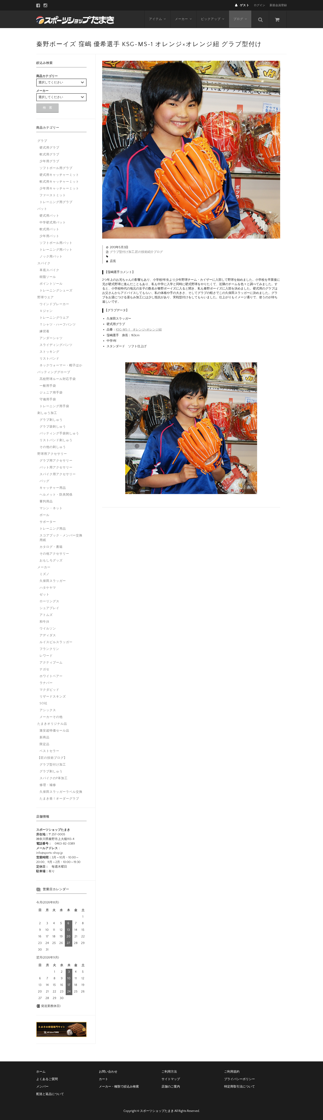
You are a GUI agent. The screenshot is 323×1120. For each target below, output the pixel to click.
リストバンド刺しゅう (56, 440)
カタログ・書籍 (51, 547)
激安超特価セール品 (54, 730)
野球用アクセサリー (52, 454)
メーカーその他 (51, 717)
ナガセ (44, 669)
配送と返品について (50, 1094)
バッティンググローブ (53, 372)
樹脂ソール (48, 277)
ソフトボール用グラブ (56, 168)
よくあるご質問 (47, 1079)
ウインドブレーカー (54, 304)
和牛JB (44, 622)
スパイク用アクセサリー (58, 474)
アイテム (155, 19)
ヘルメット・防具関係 (56, 494)
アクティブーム (51, 662)
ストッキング (49, 352)
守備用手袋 (48, 399)
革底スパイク (49, 270)
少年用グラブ (49, 161)
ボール (44, 515)
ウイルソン (48, 628)
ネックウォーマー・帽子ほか (61, 365)
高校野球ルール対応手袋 (58, 379)
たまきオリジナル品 (52, 724)
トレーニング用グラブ (56, 202)
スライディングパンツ (56, 345)
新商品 (44, 737)
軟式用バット (49, 229)
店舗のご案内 (171, 1086)
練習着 (44, 331)
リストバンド (49, 358)
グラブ (42, 141)
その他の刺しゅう (53, 447)
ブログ (238, 19)
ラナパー (46, 683)
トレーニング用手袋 (54, 406)
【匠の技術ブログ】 (52, 758)
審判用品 (46, 501)
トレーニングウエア (54, 318)
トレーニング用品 (53, 528)
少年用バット (49, 236)
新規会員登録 (278, 5)
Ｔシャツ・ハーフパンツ (58, 324)
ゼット (44, 594)
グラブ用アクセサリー (56, 460)
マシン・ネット (51, 508)
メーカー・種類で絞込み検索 (119, 1086)
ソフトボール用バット (56, 243)
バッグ (44, 481)
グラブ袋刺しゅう (53, 426)
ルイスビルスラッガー (56, 642)
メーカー (181, 19)
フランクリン (49, 649)
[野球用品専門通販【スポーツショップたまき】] (75, 19)
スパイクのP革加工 (54, 778)
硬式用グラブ (49, 147)
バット (42, 209)
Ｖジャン (46, 311)
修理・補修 (48, 785)
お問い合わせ (108, 1071)
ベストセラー (49, 751)
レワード (46, 656)
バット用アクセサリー (56, 467)
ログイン (259, 5)
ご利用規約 (232, 1071)
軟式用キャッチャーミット (59, 181)
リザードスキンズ (53, 696)
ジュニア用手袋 (51, 392)
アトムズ (46, 615)
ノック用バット (51, 256)
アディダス (48, 635)
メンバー (42, 1086)
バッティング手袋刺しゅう (59, 433)
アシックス (48, 710)
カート (103, 1079)
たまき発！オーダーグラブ (59, 798)
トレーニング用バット (56, 250)
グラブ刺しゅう (51, 420)
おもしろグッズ (51, 560)
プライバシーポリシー (239, 1079)
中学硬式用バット (53, 222)
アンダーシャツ (51, 338)
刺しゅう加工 (47, 413)
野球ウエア (45, 297)
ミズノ (44, 574)
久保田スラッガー (53, 581)
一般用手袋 (48, 386)
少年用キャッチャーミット (59, 188)
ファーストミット (53, 195)
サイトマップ (171, 1079)
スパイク (44, 263)
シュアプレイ (49, 608)
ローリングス (49, 601)
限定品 (44, 744)
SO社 (43, 703)
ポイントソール (51, 284)
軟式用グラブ (49, 154)
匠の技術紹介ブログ (149, 252)
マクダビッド (49, 690)
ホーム (40, 1071)
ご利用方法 (169, 1071)
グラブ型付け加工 (122, 252)
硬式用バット (49, 216)
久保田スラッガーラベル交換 (61, 792)
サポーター (48, 522)
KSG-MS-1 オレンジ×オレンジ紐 (139, 329)
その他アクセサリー (54, 554)
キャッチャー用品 (53, 488)
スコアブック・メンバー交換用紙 (61, 538)
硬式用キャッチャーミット (59, 175)
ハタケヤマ (48, 588)
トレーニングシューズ (56, 290)
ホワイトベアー (51, 676)
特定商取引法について (239, 1086)
